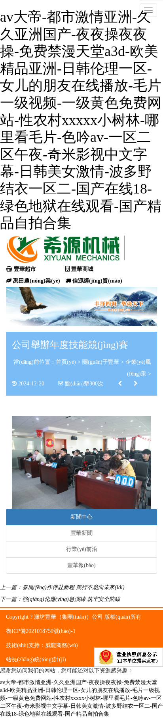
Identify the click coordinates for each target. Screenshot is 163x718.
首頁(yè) (66, 362)
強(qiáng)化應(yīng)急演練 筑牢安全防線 (71, 599)
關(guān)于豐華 (100, 362)
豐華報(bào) (81, 565)
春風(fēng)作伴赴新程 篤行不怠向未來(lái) (73, 587)
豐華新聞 (81, 533)
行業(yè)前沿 (81, 549)
